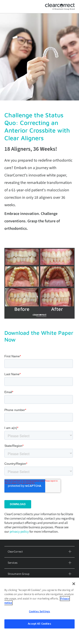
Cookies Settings (39, 611)
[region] (39, 605)
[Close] (74, 584)
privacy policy (19, 531)
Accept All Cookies (39, 624)
